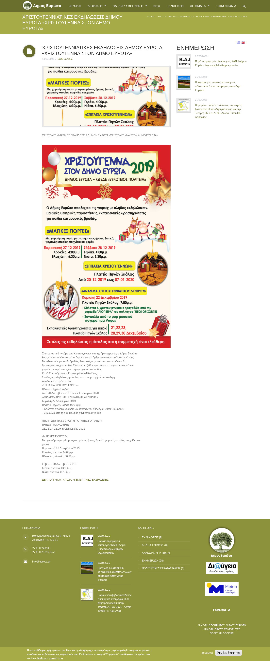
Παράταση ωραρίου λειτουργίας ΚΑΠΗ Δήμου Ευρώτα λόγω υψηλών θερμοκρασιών (220, 63)
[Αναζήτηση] (244, 6)
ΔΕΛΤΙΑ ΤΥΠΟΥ (151, 545)
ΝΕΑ (156, 5)
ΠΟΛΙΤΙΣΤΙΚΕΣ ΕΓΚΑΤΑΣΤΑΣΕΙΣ (161, 568)
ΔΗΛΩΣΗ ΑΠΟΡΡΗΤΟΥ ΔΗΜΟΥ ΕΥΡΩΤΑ (221, 625)
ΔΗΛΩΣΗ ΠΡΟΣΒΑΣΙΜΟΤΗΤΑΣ (221, 629)
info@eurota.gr (41, 561)
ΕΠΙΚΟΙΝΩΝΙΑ (226, 5)
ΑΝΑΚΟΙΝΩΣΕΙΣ (151, 552)
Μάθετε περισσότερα (50, 658)
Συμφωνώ (207, 652)
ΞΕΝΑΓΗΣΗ (175, 5)
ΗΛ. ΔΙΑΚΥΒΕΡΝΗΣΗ (128, 5)
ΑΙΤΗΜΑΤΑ (198, 5)
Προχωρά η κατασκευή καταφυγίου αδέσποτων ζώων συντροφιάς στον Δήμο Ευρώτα (218, 85)
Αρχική (150, 16)
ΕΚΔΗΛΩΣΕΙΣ (65, 58)
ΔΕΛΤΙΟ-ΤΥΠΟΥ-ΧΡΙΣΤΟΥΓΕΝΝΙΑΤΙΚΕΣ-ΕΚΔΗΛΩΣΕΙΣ (75, 479)
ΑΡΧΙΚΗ (75, 5)
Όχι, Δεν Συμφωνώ (228, 652)
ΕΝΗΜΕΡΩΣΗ (150, 560)
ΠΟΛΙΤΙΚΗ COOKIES (222, 633)
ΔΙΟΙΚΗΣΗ (95, 5)
